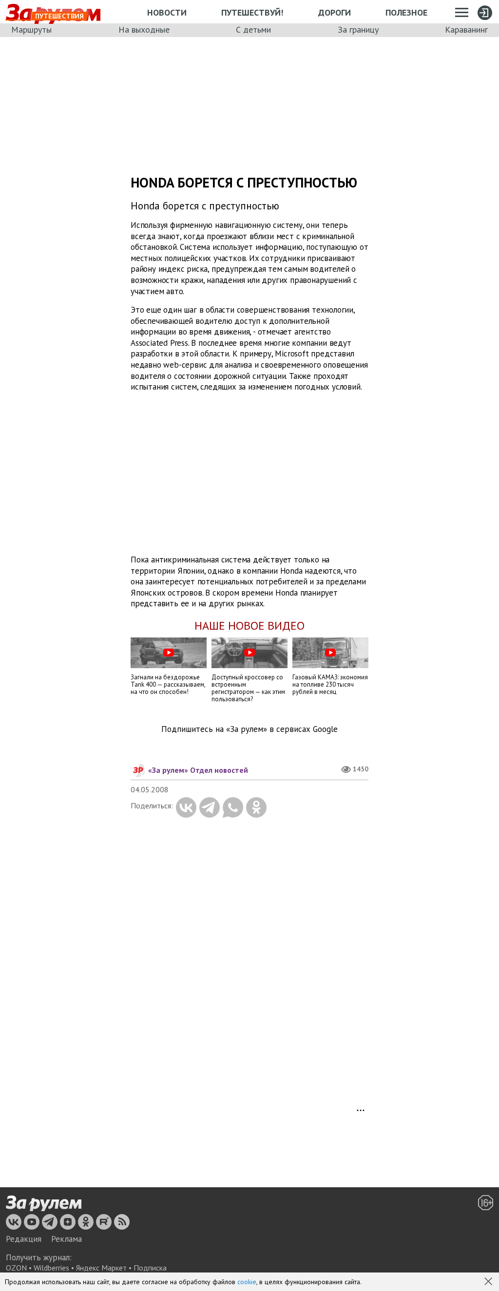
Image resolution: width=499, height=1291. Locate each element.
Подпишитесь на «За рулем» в (249, 729)
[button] (489, 1282)
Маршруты (31, 29)
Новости (167, 12)
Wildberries (51, 1267)
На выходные (144, 29)
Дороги (334, 12)
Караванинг (466, 29)
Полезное (406, 12)
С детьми (253, 29)
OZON (16, 1267)
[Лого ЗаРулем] (43, 1203)
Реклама (66, 1239)
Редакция (23, 1239)
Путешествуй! (252, 12)
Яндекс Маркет (101, 1267)
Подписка (150, 1267)
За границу (358, 29)
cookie (246, 1281)
